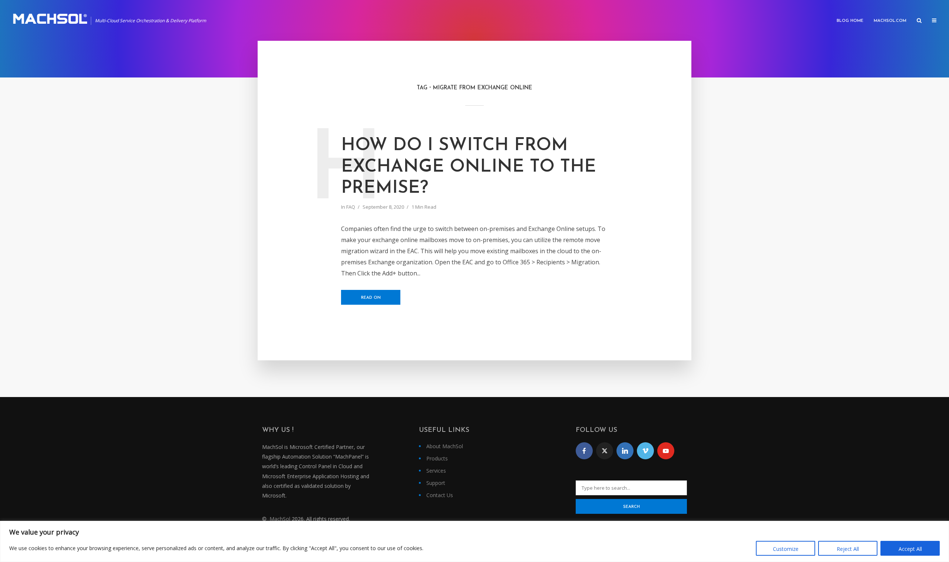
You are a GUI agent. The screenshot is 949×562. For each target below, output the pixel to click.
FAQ (350, 207)
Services (436, 470)
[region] (474, 541)
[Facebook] (584, 450)
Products (437, 458)
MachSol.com (890, 21)
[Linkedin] (625, 450)
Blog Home (850, 21)
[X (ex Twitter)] (604, 450)
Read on (371, 298)
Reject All (848, 548)
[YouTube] (665, 450)
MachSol (280, 518)
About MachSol (444, 446)
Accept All (910, 548)
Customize (785, 548)
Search (631, 507)
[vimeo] (645, 450)
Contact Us (439, 495)
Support (435, 482)
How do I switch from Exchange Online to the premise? (468, 167)
